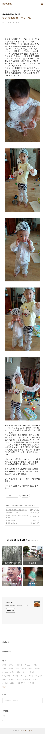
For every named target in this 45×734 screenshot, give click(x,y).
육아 (19, 672)
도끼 (31, 676)
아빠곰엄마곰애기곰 (18, 506)
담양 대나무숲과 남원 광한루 (15, 510)
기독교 (12, 665)
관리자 (30, 731)
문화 (11, 669)
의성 (4, 669)
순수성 (5, 683)
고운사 (13, 683)
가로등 (24, 676)
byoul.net (7, 3)
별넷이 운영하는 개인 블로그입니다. (16, 605)
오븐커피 (39, 676)
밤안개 (36, 679)
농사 (17, 669)
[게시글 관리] (16, 495)
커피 (32, 672)
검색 (40, 700)
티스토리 (28, 665)
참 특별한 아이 (10, 513)
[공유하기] (13, 495)
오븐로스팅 (7, 676)
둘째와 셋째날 (10, 523)
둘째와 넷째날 (10, 520)
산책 (30, 669)
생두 (19, 679)
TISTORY (23, 731)
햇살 (12, 672)
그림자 (12, 679)
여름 (4, 665)
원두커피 (22, 683)
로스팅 (16, 676)
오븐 (25, 672)
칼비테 (20, 665)
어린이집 (31, 683)
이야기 (8, 506)
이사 (24, 669)
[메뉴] (42, 4)
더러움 (38, 669)
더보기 (4, 687)
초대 (36, 665)
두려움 (5, 672)
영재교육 (27, 679)
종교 (4, 679)
